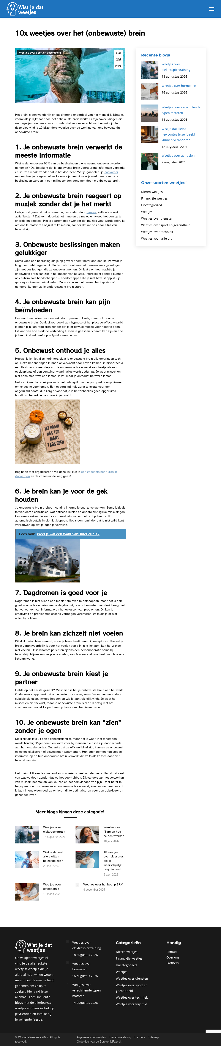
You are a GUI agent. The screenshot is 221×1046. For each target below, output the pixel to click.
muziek (91, 212)
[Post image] (27, 834)
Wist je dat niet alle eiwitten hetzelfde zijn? (53, 856)
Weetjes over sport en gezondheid (40, 52)
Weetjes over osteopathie (52, 886)
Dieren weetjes (152, 192)
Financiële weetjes (154, 198)
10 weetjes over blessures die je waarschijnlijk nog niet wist (114, 860)
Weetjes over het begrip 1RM (103, 884)
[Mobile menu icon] (212, 9)
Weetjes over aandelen (178, 155)
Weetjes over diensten (157, 218)
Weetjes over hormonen (179, 86)
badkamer (111, 172)
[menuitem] (91, 1037)
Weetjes (147, 212)
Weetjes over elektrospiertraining (56, 829)
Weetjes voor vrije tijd (156, 238)
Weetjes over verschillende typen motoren (181, 110)
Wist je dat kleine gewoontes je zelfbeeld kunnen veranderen (178, 134)
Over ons (172, 957)
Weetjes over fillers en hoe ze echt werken (114, 832)
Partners (172, 963)
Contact (171, 952)
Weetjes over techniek (157, 232)
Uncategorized (151, 205)
